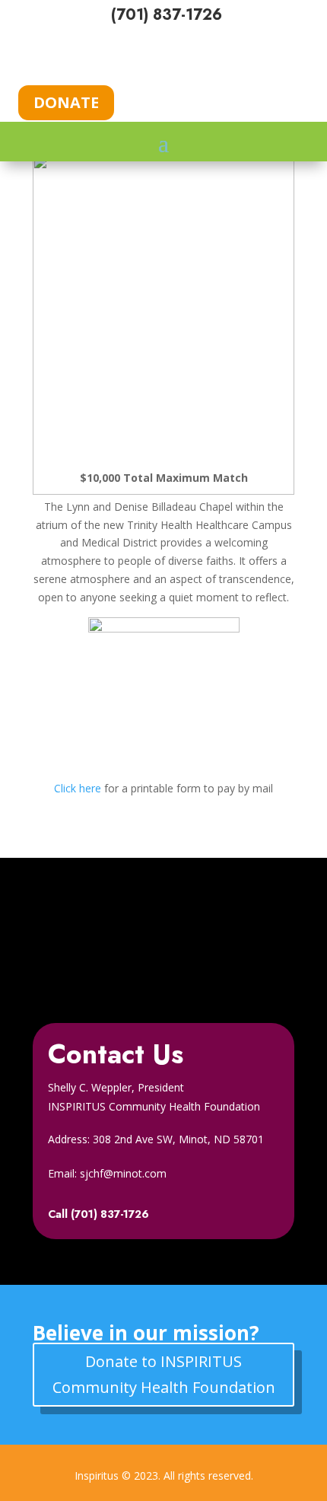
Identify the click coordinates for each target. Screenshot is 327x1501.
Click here (77, 788)
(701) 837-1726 (166, 15)
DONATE (66, 102)
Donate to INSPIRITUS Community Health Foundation (163, 1374)
